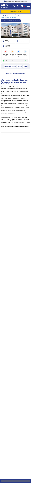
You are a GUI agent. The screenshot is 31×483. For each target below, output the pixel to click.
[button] (15, 1)
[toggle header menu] (28, 5)
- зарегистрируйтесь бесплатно (16, 1)
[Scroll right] (28, 66)
